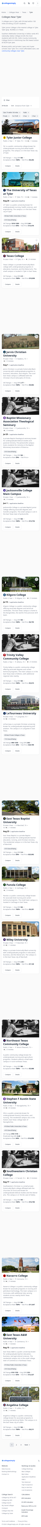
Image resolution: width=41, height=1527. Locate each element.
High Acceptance (27, 1485)
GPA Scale (24, 1516)
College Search (6, 1503)
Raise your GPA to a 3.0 (28, 1506)
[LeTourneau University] (20, 702)
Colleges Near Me (7, 1511)
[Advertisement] (20, 74)
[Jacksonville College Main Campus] (20, 478)
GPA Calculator (26, 1498)
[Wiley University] (20, 928)
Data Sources (6, 1469)
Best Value (25, 1474)
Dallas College (15, 36)
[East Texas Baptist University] (20, 808)
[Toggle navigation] (37, 3)
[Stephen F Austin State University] (20, 1088)
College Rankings (27, 1469)
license (36, 133)
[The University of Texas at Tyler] (20, 179)
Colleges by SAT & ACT (9, 1497)
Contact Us (5, 1474)
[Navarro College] (20, 1265)
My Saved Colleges (8, 1505)
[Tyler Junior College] (20, 127)
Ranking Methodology (9, 1471)
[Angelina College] (20, 1394)
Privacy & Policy (22, 1521)
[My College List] (33, 3)
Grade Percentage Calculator (27, 1511)
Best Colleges (26, 1471)
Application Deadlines (29, 1477)
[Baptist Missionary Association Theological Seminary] (20, 406)
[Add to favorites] (36, 122)
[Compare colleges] (29, 3)
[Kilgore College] (20, 584)
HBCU (24, 1479)
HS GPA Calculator (27, 1502)
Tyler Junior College (9, 27)
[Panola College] (20, 874)
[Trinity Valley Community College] (20, 643)
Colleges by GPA (7, 1500)
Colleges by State (7, 1513)
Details (17, 166)
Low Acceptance (27, 1490)
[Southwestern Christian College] (20, 1159)
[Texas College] (20, 245)
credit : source (31, 133)
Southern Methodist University (13, 34)
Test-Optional (26, 1482)
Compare (8, 166)
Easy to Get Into (27, 1487)
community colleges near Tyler (13, 51)
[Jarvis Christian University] (20, 341)
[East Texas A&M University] (20, 1324)
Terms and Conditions (8, 1521)
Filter (8, 100)
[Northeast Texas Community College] (20, 1028)
